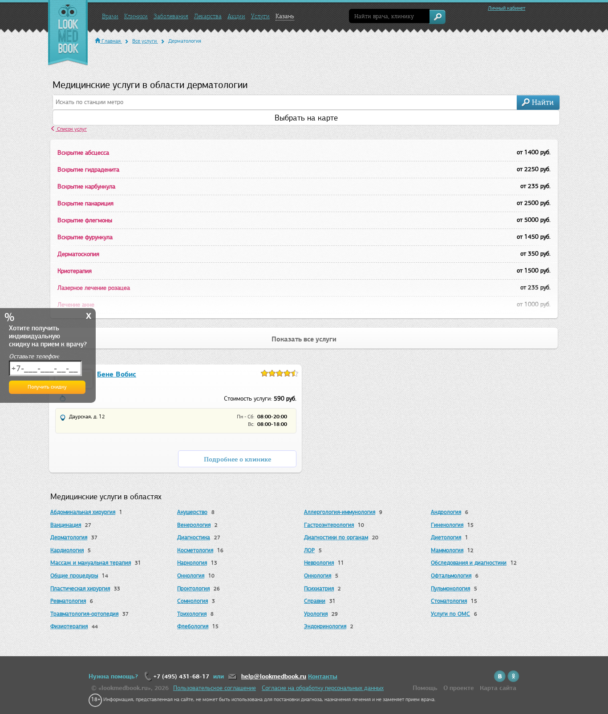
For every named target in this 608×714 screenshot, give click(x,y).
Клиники (136, 16)
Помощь (425, 688)
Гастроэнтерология (329, 524)
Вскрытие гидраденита (88, 169)
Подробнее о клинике (237, 459)
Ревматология (68, 601)
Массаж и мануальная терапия (90, 562)
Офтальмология (451, 575)
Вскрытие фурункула (85, 237)
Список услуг (71, 129)
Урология (316, 613)
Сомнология (192, 601)
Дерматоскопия (78, 254)
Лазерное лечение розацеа (93, 288)
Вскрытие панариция (85, 203)
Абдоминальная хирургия (82, 512)
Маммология (447, 550)
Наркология (192, 562)
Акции (236, 16)
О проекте (458, 688)
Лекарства (208, 16)
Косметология (195, 550)
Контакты (322, 676)
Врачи (110, 16)
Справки (314, 601)
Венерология (194, 524)
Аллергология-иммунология (339, 512)
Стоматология (449, 601)
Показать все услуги (304, 339)
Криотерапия (74, 271)
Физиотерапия (69, 626)
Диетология (446, 537)
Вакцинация (65, 524)
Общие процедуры (74, 575)
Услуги (260, 16)
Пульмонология (450, 588)
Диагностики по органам (336, 537)
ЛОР (309, 550)
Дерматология (68, 537)
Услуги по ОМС (450, 613)
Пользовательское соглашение (214, 688)
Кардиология (67, 550)
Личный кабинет (506, 8)
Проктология (193, 588)
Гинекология (447, 524)
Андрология (446, 512)
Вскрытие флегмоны (84, 220)
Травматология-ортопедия (84, 613)
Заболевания (171, 16)
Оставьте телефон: (34, 356)
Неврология (319, 562)
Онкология (190, 575)
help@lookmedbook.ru (273, 676)
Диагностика (193, 537)
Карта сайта (498, 688)
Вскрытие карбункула (86, 186)
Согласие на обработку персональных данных (323, 688)
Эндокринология (325, 626)
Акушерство (192, 512)
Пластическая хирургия (80, 588)
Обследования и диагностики (469, 562)
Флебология (192, 626)
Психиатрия (319, 588)
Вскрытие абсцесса (83, 152)
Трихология (192, 613)
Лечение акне (75, 305)
